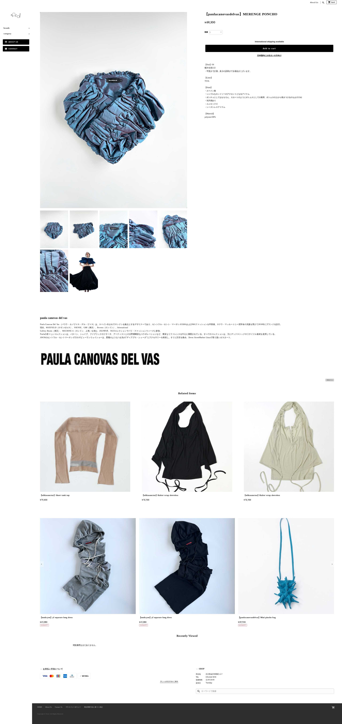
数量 (206, 32)
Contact (12, 49)
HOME (39, 707)
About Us (314, 2)
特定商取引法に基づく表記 (93, 707)
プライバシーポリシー (73, 707)
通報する (330, 380)
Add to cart (269, 48)
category (7, 34)
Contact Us (58, 707)
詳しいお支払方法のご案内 (169, 681)
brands (7, 28)
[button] (42, 564)
